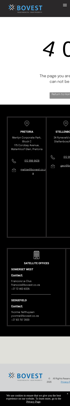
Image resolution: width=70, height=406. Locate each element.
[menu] (65, 5)
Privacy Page (33, 401)
